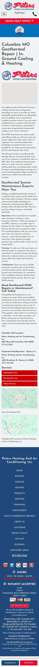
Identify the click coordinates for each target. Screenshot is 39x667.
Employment (19, 510)
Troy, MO (27, 629)
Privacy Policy (20, 533)
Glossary (19, 544)
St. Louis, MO (16, 629)
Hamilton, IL (26, 621)
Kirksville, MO (12, 626)
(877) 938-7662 (8, 363)
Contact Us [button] (10, 663)
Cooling (19, 482)
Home (19, 471)
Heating (19, 488)
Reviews (19, 476)
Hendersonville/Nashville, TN (15, 624)
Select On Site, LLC (26, 642)
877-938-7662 (19, 555)
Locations (19, 527)
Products (19, 493)
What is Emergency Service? (19, 516)
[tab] (19, 372)
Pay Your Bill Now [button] (19, 606)
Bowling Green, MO (12, 619)
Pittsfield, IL (25, 626)
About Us (19, 522)
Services (19, 499)
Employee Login (19, 550)
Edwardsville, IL (13, 621)
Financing (19, 505)
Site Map (19, 539)
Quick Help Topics (18, 21)
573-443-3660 (7, 344)
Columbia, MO (28, 619)
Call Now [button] (28, 663)
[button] (19, 372)
